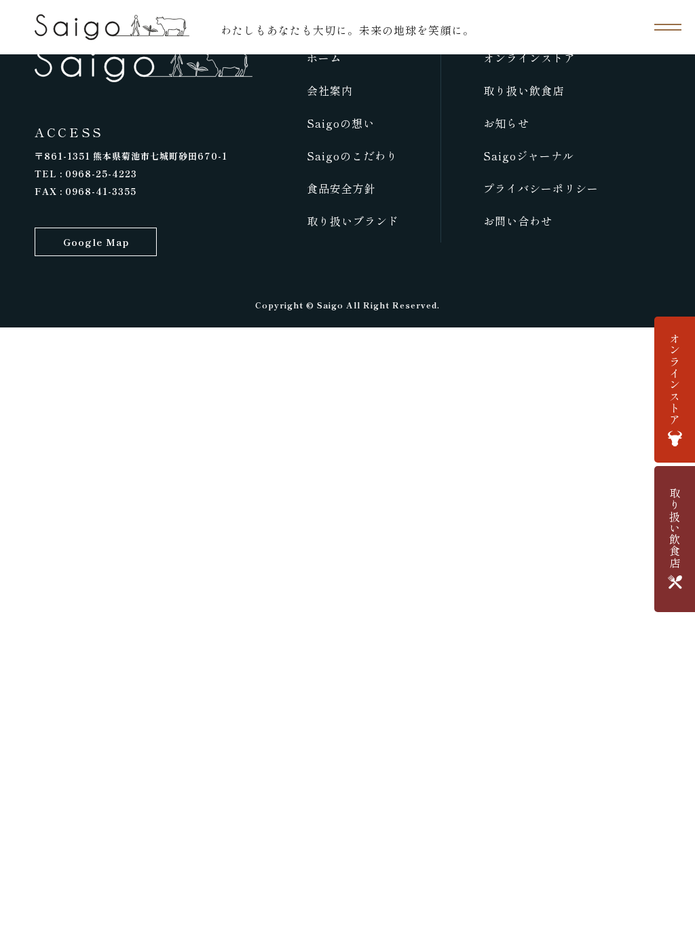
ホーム (324, 58)
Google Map (96, 242)
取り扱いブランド (353, 221)
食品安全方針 (341, 188)
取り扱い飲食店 (523, 90)
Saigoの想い (341, 123)
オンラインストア (529, 58)
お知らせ (506, 123)
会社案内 (330, 90)
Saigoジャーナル (528, 155)
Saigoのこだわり (352, 155)
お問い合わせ (517, 221)
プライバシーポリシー (541, 188)
